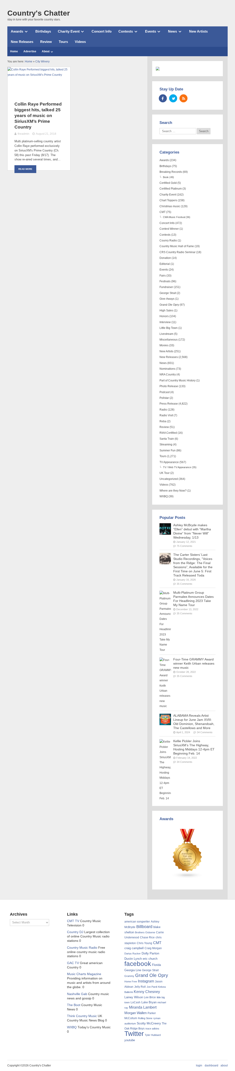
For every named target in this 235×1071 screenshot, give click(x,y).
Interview (165, 322)
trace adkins (152, 1028)
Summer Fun (167, 450)
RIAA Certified (168, 432)
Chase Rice (147, 937)
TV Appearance (169, 462)
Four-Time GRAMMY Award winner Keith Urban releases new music (193, 663)
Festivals (165, 281)
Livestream (166, 334)
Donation (165, 258)
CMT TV (73, 921)
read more (25, 169)
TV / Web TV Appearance (177, 467)
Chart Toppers (168, 200)
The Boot (73, 1005)
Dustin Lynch (133, 958)
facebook (137, 963)
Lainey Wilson (133, 997)
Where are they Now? (173, 490)
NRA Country (167, 374)
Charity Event (69, 31)
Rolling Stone (145, 1018)
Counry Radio (168, 240)
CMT (162, 212)
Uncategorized (168, 479)
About (46, 51)
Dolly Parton (150, 953)
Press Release (168, 403)
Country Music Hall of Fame (176, 246)
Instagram (146, 981)
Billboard (144, 926)
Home (14, 51)
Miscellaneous (168, 339)
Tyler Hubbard (153, 1035)
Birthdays (43, 31)
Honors (164, 316)
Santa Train (166, 438)
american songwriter (137, 921)
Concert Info (102, 31)
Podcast (164, 392)
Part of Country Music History (177, 380)
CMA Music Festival (174, 217)
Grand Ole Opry (169, 304)
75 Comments (184, 546)
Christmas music (169, 206)
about (224, 1065)
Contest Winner (169, 228)
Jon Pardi (152, 986)
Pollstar (164, 398)
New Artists (198, 31)
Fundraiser (166, 287)
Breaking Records (170, 171)
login (199, 1065)
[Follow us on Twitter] (173, 98)
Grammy (129, 976)
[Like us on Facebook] (163, 98)
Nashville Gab (77, 994)
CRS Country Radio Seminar (177, 252)
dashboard (211, 1065)
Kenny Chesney (147, 992)
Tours (63, 42)
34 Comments (205, 732)
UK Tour (164, 473)
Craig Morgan (153, 948)
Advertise (29, 51)
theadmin (23, 133)
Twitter (134, 1033)
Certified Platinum (170, 188)
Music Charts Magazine (84, 974)
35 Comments (184, 583)
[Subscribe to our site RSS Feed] (183, 98)
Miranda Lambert (143, 1007)
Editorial (164, 264)
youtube (129, 1040)
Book (166, 177)
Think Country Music (82, 1016)
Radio (163, 409)
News (172, 31)
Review (46, 42)
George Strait (167, 293)
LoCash (135, 1002)
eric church (150, 958)
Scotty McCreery (149, 1023)
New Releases (22, 42)
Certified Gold (168, 183)
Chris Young (144, 943)
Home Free (130, 981)
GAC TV (73, 963)
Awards (17, 31)
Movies (163, 345)
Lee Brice (150, 997)
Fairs (162, 275)
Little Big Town (168, 328)
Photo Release (168, 386)
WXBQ (163, 496)
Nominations (167, 368)
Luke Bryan (149, 1002)
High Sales (166, 310)
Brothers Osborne (145, 932)
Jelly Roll (140, 986)
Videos (80, 42)
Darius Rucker (132, 953)
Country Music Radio (82, 947)
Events (150, 31)
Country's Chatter (38, 13)
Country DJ (75, 932)
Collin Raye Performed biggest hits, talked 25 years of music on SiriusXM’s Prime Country (38, 115)
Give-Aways (166, 298)
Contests (125, 31)
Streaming (165, 444)
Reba (162, 421)
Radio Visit (166, 415)
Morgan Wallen (135, 1013)
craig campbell (134, 948)
